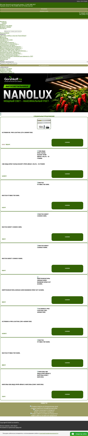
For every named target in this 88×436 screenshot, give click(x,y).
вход (78, 1)
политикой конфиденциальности (48, 433)
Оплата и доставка (6, 25)
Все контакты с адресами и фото (11, 7)
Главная (4, 23)
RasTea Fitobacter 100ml (11, 353)
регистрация (84, 1)
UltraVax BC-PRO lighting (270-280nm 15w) (17, 132)
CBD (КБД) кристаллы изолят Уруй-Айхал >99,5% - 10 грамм (23, 164)
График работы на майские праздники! (44, 415)
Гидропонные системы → (8, 45)
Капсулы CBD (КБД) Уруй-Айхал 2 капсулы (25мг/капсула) (22, 384)
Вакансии (3, 37)
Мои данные (44, 8)
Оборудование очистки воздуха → (11, 48)
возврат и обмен (5, 70)
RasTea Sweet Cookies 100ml (12, 258)
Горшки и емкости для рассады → (11, 53)
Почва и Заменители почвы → (10, 55)
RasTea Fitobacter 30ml (11, 195)
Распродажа (4, 38)
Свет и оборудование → (8, 42)
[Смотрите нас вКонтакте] (1, 429)
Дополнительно (5, 57)
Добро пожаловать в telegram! (44, 412)
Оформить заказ (44, 11)
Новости (3, 24)
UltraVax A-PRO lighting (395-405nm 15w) (17, 321)
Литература (4, 59)
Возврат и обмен (5, 27)
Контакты (3, 21)
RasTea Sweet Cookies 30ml (12, 227)
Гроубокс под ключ (6, 39)
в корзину (67, 142)
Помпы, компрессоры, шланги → (10, 49)
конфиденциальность (7, 72)
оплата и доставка (6, 68)
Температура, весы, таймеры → (10, 52)
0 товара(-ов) (83, 13)
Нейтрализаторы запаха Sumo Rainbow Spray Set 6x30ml (23, 290)
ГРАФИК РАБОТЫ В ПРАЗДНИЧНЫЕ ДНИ (44, 408)
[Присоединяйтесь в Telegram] (6, 429)
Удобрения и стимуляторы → (9, 44)
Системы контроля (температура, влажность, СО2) (16, 56)
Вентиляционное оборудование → (11, 46)
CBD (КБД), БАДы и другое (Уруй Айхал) (13, 35)
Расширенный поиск (44, 65)
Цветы (2, 60)
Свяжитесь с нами (6, 71)
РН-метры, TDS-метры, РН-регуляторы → (14, 50)
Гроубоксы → (4, 41)
